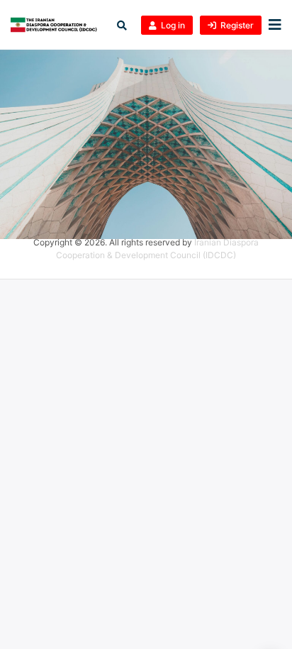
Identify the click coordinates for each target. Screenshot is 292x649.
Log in (173, 25)
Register (237, 25)
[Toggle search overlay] (122, 25)
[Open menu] (271, 25)
